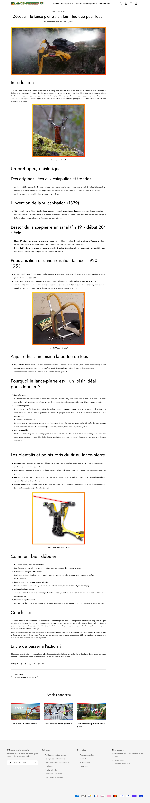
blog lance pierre (58, 12)
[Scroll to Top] (145, 791)
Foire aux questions (87, 755)
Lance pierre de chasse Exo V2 (58, 547)
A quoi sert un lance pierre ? (25, 723)
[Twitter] (30, 664)
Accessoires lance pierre (85, 3)
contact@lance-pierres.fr (121, 763)
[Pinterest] (25, 664)
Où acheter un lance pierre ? (58, 723)
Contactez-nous (85, 759)
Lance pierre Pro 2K (58, 160)
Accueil (56, 3)
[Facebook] (21, 664)
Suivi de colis (85, 762)
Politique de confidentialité (55, 759)
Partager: (14, 663)
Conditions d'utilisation (53, 773)
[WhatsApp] (39, 664)
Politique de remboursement (55, 755)
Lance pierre (66, 3)
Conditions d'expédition (54, 777)
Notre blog (84, 766)
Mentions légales (51, 770)
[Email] (43, 664)
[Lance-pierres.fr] (27, 3)
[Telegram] (34, 664)
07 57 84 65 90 (118, 760)
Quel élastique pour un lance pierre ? (91, 725)
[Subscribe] (35, 762)
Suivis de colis (104, 3)
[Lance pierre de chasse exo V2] (58, 518)
